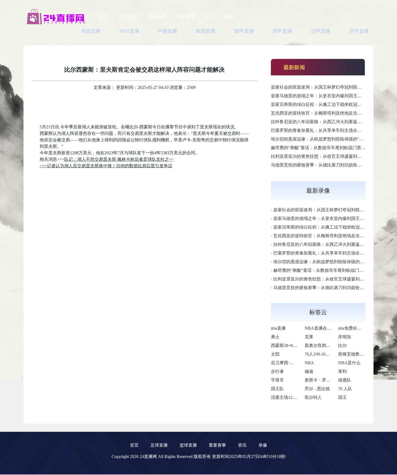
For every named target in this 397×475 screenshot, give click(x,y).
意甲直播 (359, 31)
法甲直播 (320, 31)
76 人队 (345, 388)
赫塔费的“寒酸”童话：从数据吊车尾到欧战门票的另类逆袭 (327, 147)
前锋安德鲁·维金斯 (356, 354)
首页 (104, 16)
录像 (229, 16)
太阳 (275, 354)
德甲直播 (244, 31)
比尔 (342, 345)
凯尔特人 (313, 397)
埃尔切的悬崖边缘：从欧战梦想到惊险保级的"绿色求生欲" (327, 139)
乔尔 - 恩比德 (317, 388)
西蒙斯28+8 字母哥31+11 (294, 345)
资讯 (209, 16)
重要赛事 (185, 16)
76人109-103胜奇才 (323, 354)
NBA (309, 362)
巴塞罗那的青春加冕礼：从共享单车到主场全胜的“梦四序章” (329, 130)
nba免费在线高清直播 (358, 328)
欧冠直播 (206, 31)
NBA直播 (129, 31)
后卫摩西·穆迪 (284, 362)
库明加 (344, 336)
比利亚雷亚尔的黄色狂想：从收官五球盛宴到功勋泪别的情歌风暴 (333, 156)
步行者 (277, 371)
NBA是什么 (349, 362)
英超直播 (90, 31)
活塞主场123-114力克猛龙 (295, 397)
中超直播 (167, 31)
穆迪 (309, 371)
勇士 (275, 336)
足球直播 (127, 16)
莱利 (342, 371)
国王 (342, 397)
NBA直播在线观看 (322, 328)
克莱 (309, 336)
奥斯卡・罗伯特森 (322, 380)
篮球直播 (156, 16)
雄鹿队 (344, 380)
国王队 (277, 388)
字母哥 (277, 380)
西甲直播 (282, 31)
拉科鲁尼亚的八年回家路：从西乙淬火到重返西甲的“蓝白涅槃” (331, 121)
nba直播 (278, 328)
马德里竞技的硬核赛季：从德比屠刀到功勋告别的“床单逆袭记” (331, 165)
